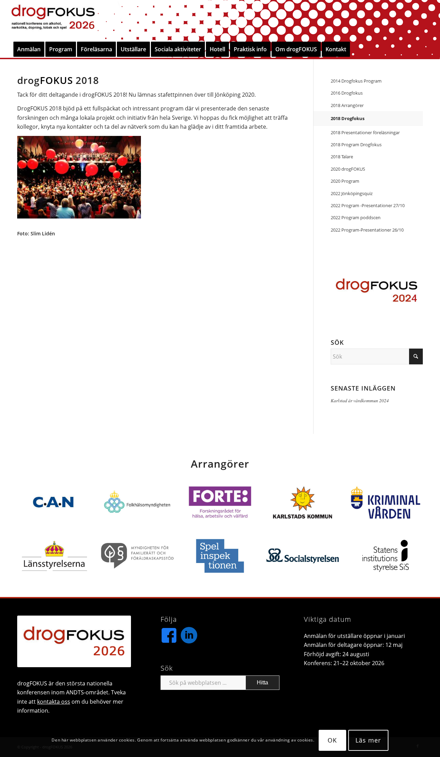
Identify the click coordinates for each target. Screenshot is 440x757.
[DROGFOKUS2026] (53, 20)
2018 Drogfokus (347, 118)
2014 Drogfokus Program (356, 81)
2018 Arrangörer (347, 105)
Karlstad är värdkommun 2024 (360, 400)
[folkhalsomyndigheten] (137, 502)
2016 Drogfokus (347, 93)
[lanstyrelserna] (54, 556)
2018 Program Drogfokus (356, 144)
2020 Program (345, 181)
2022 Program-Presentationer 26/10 (367, 230)
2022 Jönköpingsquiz (352, 193)
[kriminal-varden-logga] (385, 502)
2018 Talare (342, 156)
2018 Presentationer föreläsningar (365, 132)
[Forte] (220, 502)
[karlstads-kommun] (302, 502)
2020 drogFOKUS (348, 169)
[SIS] (385, 556)
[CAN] (54, 502)
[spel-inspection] (220, 556)
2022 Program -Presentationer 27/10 (368, 205)
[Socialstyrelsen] (302, 556)
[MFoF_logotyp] (137, 556)
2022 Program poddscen (356, 217)
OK (332, 740)
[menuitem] (29, 49)
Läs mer (368, 740)
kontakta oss (53, 701)
